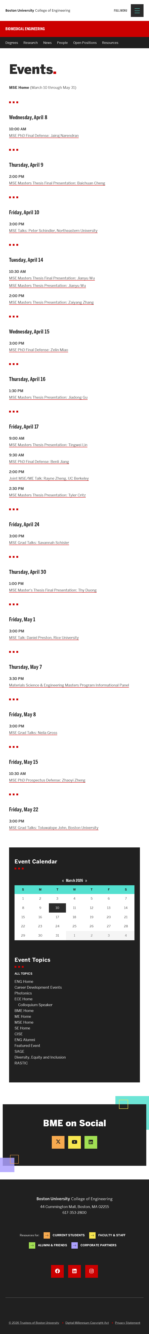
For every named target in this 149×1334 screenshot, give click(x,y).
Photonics (23, 993)
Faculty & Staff (112, 1235)
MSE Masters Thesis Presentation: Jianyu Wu (47, 285)
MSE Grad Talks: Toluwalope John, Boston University (53, 827)
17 (57, 917)
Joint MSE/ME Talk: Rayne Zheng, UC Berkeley (49, 478)
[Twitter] (58, 1142)
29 (23, 935)
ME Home (23, 1016)
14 (126, 908)
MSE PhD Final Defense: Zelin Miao (38, 350)
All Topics (23, 974)
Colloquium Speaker (35, 1005)
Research (30, 43)
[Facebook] (57, 1271)
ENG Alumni (25, 1039)
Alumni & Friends (52, 1245)
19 (91, 917)
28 (126, 926)
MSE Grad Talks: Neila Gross (33, 732)
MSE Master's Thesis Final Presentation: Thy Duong (53, 590)
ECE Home (24, 999)
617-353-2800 (74, 1212)
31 (57, 935)
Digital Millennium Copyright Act (87, 1323)
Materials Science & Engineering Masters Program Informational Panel (69, 685)
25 (74, 926)
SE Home (22, 1028)
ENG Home (24, 981)
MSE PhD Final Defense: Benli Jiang (39, 461)
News (47, 43)
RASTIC (21, 1063)
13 (108, 908)
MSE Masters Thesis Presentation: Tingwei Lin (48, 445)
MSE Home (24, 1022)
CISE (19, 1034)
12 (91, 908)
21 (126, 917)
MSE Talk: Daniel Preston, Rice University (44, 637)
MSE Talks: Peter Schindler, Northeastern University (53, 230)
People (62, 43)
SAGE (19, 1051)
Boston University (74, 1310)
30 (40, 935)
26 (92, 926)
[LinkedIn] (90, 1142)
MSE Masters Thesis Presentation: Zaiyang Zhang (51, 302)
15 (23, 917)
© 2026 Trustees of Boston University (34, 1323)
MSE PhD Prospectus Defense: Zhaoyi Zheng (47, 780)
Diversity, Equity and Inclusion (40, 1057)
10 (57, 908)
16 (40, 917)
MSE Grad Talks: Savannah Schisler (39, 542)
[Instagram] (91, 1271)
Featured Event (27, 1045)
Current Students (69, 1235)
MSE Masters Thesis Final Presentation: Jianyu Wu (52, 278)
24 (57, 926)
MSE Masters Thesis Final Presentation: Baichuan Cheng (57, 183)
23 (40, 926)
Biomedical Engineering (25, 28)
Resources (110, 43)
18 (74, 917)
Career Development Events (38, 987)
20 (109, 917)
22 (23, 926)
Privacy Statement (127, 1323)
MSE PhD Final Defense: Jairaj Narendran (44, 135)
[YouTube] (74, 1142)
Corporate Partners (98, 1245)
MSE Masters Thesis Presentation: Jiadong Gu (48, 397)
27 (109, 926)
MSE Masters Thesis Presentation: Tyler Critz (47, 495)
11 (74, 908)
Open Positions (85, 43)
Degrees (11, 43)
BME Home (24, 1010)
